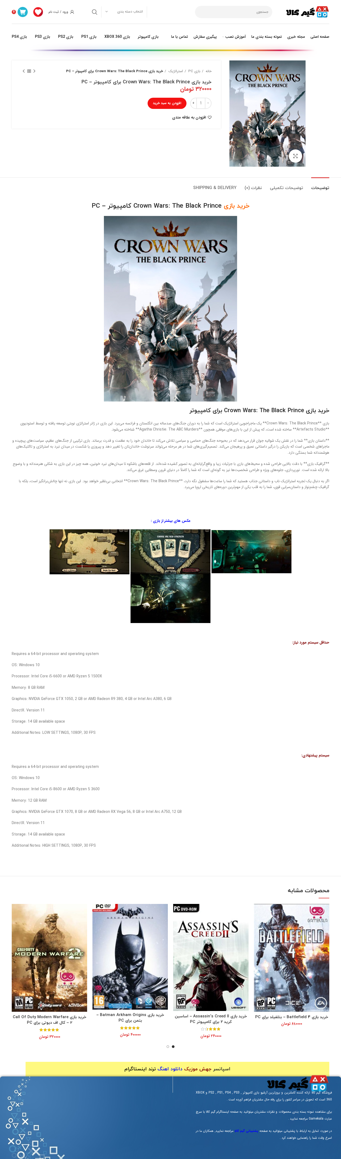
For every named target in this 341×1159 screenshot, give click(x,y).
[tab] (320, 185)
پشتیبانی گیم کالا (246, 1130)
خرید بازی (237, 206)
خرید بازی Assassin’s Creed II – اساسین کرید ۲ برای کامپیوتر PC (211, 1019)
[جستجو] (94, 12)
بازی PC (193, 71)
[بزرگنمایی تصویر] (295, 156)
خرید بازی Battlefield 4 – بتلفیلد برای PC (291, 1017)
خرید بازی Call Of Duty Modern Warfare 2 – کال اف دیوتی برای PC (49, 1020)
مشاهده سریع (258, 913)
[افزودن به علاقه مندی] (258, 925)
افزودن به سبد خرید (167, 103)
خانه (208, 71)
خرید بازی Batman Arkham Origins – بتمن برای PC (130, 1017)
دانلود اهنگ (169, 1069)
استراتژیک (175, 71)
